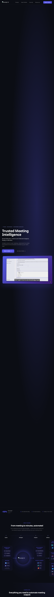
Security (31, 2)
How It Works (24, 2)
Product (17, 2)
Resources (37, 2)
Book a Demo (47, 2)
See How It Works (20, 251)
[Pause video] (50, 282)
